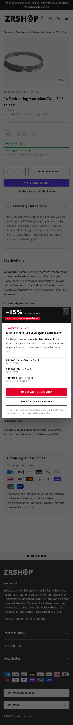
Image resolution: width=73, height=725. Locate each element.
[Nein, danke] (66, 311)
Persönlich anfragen (36, 401)
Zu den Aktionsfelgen (36, 392)
